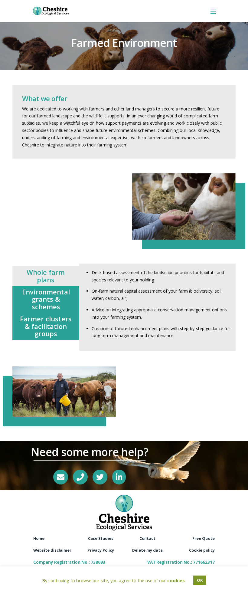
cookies (176, 580)
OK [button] (200, 580)
